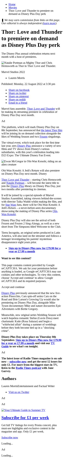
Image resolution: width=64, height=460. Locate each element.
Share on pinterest (19, 96)
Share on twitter (17, 93)
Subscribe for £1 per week (25, 417)
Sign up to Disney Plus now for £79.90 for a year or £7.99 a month (31, 342)
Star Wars (10, 204)
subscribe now (18, 361)
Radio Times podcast (28, 367)
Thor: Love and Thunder (41, 108)
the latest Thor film (51, 130)
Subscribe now (9, 437)
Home (12, 4)
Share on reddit (17, 99)
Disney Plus (24, 145)
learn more (49, 23)
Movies (13, 7)
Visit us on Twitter (19, 392)
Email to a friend (18, 102)
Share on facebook (19, 89)
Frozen (43, 136)
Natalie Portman (15, 182)
